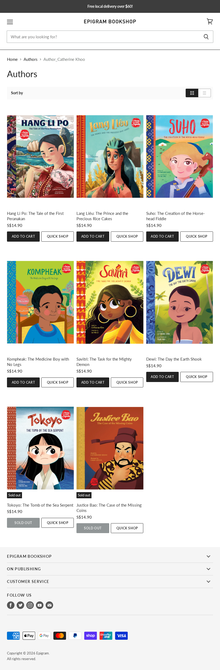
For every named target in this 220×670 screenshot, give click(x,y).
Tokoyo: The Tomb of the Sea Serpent (40, 505)
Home (12, 59)
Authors (31, 59)
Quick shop (57, 236)
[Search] (206, 37)
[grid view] (192, 93)
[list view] (204, 93)
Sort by (17, 93)
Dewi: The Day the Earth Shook (174, 359)
